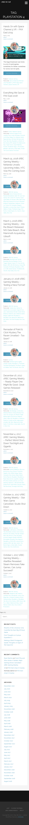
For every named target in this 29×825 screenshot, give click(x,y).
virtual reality (17, 148)
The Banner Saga (16, 209)
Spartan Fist (16, 143)
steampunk (14, 317)
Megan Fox (12, 137)
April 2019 (7, 703)
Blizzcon (22, 469)
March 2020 (8, 697)
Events (10, 131)
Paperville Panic (7, 139)
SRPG (9, 543)
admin (5, 37)
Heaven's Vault (11, 263)
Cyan (21, 195)
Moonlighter (6, 539)
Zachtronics (16, 547)
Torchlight (14, 486)
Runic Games (9, 480)
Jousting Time (7, 135)
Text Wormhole (7, 486)
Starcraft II (21, 482)
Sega (17, 82)
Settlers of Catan (7, 209)
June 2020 (7, 692)
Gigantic (5, 473)
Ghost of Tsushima (17, 471)
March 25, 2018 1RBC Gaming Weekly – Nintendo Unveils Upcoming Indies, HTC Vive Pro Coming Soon (14, 164)
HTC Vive (17, 263)
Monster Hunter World (19, 311)
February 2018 (8, 729)
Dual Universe (20, 531)
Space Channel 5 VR (14, 84)
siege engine (20, 420)
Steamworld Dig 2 (14, 603)
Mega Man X (6, 597)
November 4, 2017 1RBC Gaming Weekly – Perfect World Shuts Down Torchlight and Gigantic (14, 440)
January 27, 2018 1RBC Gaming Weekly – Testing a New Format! (14, 282)
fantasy (13, 533)
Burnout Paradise (13, 261)
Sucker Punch (6, 484)
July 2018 (7, 715)
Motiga (16, 473)
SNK (7, 268)
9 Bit (8, 808)
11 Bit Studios (13, 530)
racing (11, 207)
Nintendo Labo (12, 313)
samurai (15, 480)
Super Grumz (10, 144)
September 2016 (9, 778)
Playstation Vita (7, 317)
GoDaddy (21, 817)
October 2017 (8, 741)
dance (11, 80)
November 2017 (9, 738)
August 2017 (8, 746)
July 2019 (7, 700)
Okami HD (9, 418)
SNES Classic (20, 601)
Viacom (19, 211)
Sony (21, 480)
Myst (7, 201)
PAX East (14, 139)
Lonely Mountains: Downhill (18, 135)
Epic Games (17, 308)
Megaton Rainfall (12, 537)
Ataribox (20, 593)
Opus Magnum (19, 539)
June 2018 (7, 718)
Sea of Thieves (20, 207)
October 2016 (8, 775)
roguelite (21, 479)
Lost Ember (6, 137)
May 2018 (7, 720)
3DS (11, 411)
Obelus (20, 473)
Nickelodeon (12, 203)
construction (20, 411)
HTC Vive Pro (16, 197)
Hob (9, 473)
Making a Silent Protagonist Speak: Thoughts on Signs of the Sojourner (13, 643)
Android (12, 133)
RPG (11, 143)
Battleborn (16, 469)
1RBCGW (11, 192)
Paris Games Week (14, 475)
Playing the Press (16, 808)
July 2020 (7, 689)
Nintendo (18, 203)
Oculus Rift (22, 265)
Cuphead (5, 595)
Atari (16, 593)
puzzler (14, 420)
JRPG (17, 199)
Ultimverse (11, 148)
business (14, 531)
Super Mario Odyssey (16, 484)
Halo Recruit (9, 535)
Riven (15, 207)
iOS (14, 414)
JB (5, 668)
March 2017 (8, 761)
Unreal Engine (10, 211)
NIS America (16, 265)
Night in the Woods (12, 416)
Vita (22, 424)
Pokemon (21, 418)
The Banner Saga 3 (12, 146)
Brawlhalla (6, 261)
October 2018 (8, 712)
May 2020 (7, 694)
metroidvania (9, 311)
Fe (21, 308)
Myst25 (11, 201)
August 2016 (8, 781)
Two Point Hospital (14, 319)
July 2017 (7, 749)
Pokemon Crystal (7, 420)
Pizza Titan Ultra (7, 141)
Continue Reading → (12, 73)
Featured (11, 79)
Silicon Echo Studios (11, 601)
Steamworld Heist (18, 422)
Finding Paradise (17, 412)
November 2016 (9, 772)
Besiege (14, 411)
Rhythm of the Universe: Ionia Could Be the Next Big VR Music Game (14, 630)
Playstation (14, 477)
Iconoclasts (13, 310)
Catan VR (16, 195)
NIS (11, 265)
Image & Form (17, 133)
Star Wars (11, 422)
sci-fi (4, 268)
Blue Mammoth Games (15, 259)
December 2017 (9, 735)
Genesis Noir (6, 310)
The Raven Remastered (9, 365)
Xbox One (9, 212)
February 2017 (8, 764)
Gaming (15, 79)
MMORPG (19, 537)
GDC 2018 (10, 197)
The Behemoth (20, 268)
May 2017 (7, 755)
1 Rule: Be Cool (6, 2)
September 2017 (9, 744)
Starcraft (17, 482)
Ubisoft (5, 270)
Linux (22, 595)
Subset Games (12, 268)
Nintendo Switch (20, 137)
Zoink (4, 321)
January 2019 (8, 706)
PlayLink (9, 477)
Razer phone (10, 479)
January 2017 (8, 767)
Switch (7, 319)
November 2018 (9, 709)
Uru (16, 211)
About (22, 810)
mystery (10, 363)
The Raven (21, 363)
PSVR (14, 82)
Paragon (19, 205)
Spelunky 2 (11, 482)
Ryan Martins (8, 658)
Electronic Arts (7, 533)
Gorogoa (10, 414)
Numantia (12, 539)
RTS (4, 480)
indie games (14, 595)
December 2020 (9, 686)
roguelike (16, 479)
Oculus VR (8, 205)
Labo (4, 311)
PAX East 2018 (20, 139)
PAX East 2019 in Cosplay (16, 668)
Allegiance (12, 593)
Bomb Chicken (13, 194)
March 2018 (8, 726)
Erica (11, 471)
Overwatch (14, 205)
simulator (5, 422)
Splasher (5, 543)
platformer (10, 315)
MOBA (12, 473)
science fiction (19, 541)
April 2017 (7, 758)
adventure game (14, 361)
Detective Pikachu (7, 412)
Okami (5, 418)
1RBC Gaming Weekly (11, 810)
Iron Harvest (13, 199)
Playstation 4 (9, 82)
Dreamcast (16, 80)
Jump (19, 595)
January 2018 (8, 732)
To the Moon (10, 424)
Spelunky (5, 482)
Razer (4, 479)
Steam (8, 603)
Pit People (11, 267)
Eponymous (6, 471)
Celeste (11, 308)
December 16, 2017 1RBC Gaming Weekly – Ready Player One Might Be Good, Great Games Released (14, 381)
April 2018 (7, 723)
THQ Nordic (15, 367)
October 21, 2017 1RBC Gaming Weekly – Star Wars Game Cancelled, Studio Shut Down (14, 500)
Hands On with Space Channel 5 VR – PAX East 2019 (13, 29)
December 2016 (9, 770)
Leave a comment (8, 39)
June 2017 (7, 752)
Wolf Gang (20, 486)
